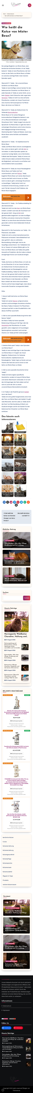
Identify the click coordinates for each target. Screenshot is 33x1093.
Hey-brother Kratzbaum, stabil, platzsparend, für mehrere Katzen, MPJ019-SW (16, 816)
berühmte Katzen (8, 837)
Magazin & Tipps (8, 876)
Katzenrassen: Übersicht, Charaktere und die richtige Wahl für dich (11, 676)
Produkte (5, 880)
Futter (5, 842)
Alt (20, 213)
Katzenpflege (7, 859)
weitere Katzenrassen (9, 884)
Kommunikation (13, 112)
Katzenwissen (6, 23)
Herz (18, 208)
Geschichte (5, 325)
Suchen (6, 592)
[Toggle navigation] (3, 5)
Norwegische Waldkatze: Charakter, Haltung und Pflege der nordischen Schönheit (16, 912)
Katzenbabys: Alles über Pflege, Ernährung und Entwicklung (11, 656)
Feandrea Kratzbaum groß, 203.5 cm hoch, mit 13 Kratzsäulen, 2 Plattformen (16, 747)
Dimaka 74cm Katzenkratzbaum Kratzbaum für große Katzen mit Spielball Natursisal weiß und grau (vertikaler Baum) (16, 713)
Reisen (20, 173)
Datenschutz (7, 1006)
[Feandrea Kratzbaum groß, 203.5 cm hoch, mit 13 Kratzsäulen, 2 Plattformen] (16, 738)
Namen (15, 301)
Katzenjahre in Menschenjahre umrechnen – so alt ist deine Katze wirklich (15, 563)
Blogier (25, 1088)
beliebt (26, 392)
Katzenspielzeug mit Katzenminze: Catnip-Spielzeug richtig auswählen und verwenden (16, 930)
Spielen (7, 95)
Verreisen (5, 98)
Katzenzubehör (7, 871)
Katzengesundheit (8, 854)
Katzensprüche (7, 863)
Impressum (6, 1010)
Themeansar (16, 1090)
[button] (3, 1090)
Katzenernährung (8, 846)
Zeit (25, 149)
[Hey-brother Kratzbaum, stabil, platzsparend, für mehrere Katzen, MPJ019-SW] (16, 806)
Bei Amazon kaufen (17, 721)
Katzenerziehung (8, 850)
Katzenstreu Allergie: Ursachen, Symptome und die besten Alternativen (11, 666)
